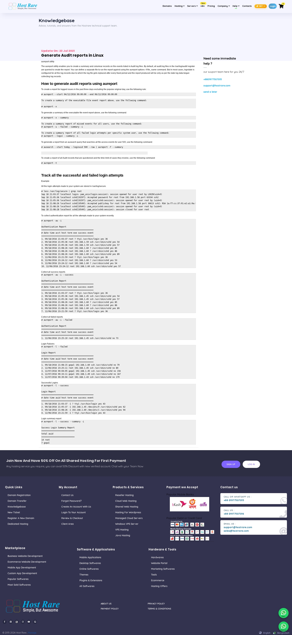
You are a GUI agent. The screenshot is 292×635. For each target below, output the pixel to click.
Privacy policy (156, 603)
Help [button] (236, 5)
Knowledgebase (17, 506)
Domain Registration (19, 495)
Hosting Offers (159, 586)
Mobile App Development (22, 567)
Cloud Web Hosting (126, 500)
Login (273, 6)
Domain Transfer (17, 500)
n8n (203, 5)
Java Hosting (122, 535)
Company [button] (224, 5)
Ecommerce (157, 580)
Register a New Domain (21, 518)
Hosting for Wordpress (128, 512)
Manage (32, 632)
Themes (83, 574)
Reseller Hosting (124, 495)
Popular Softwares (18, 579)
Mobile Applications (90, 557)
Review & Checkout (72, 518)
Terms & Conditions (159, 608)
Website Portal (159, 563)
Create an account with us (76, 506)
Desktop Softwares (90, 563)
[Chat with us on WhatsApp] (283, 613)
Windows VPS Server (126, 523)
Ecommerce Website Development (27, 561)
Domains (167, 6)
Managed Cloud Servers (129, 518)
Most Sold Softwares (19, 584)
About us (106, 603)
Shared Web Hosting (126, 506)
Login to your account (73, 512)
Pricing (211, 6)
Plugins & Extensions (90, 580)
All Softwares (86, 586)
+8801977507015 (212, 79)
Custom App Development (22, 573)
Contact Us (67, 495)
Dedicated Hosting (18, 523)
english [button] (267, 632)
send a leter (210, 91)
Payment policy (110, 608)
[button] (260, 6)
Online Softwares (89, 568)
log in (251, 464)
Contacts (247, 6)
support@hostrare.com (216, 85)
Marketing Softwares (163, 568)
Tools (154, 574)
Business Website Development (25, 556)
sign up (231, 464)
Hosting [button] (179, 6)
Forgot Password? (71, 500)
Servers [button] (191, 6)
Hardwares (157, 557)
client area (67, 523)
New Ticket (14, 512)
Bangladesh (283, 632)
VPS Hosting (122, 529)
